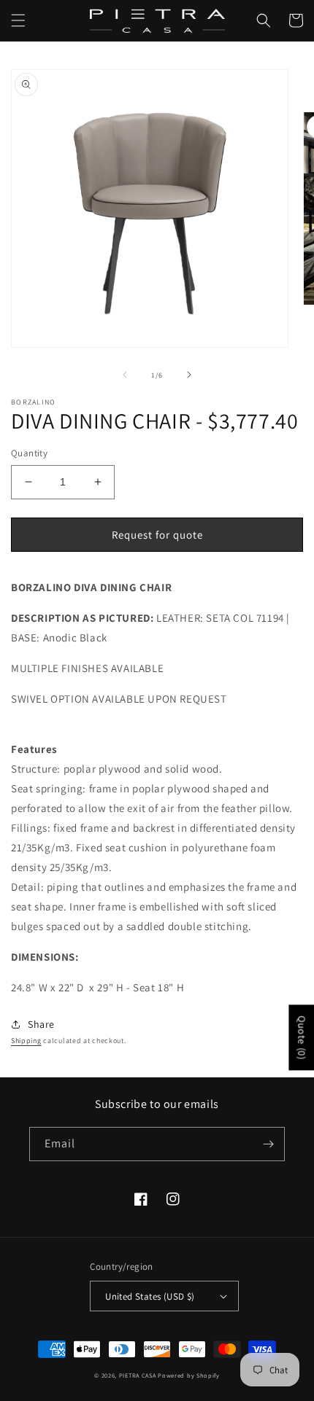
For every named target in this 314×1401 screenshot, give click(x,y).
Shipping (26, 1040)
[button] (18, 20)
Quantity (29, 453)
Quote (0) (301, 1038)
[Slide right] (189, 375)
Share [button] (41, 1024)
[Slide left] (125, 375)
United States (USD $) (149, 1296)
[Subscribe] (268, 1144)
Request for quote (157, 535)
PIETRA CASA (137, 1375)
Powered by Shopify (189, 1375)
